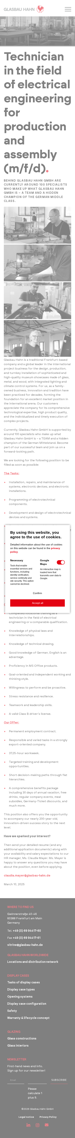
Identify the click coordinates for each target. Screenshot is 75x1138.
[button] (37, 593)
